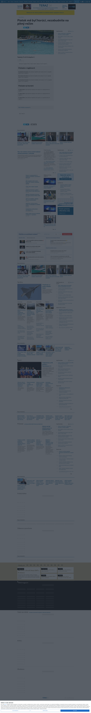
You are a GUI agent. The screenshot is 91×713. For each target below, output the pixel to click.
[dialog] (45, 707)
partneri (5, 704)
